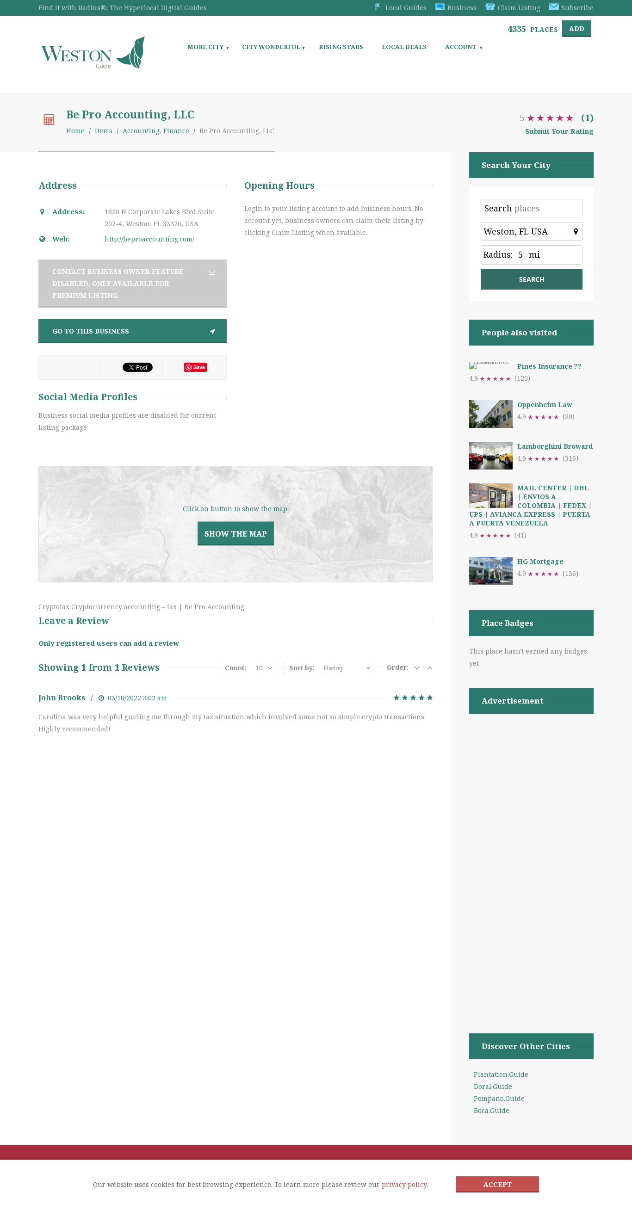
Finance (176, 130)
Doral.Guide (493, 1086)
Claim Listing (519, 7)
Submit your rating (559, 131)
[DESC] (417, 667)
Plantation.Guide (501, 1074)
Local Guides (406, 7)
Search (498, 208)
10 (259, 668)
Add (576, 28)
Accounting (141, 130)
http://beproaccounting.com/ (149, 239)
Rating (333, 668)
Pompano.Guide (499, 1098)
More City (205, 47)
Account (461, 47)
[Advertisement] (531, 862)
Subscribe (577, 7)
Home (75, 130)
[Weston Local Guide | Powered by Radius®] (92, 65)
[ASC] (430, 667)
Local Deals (404, 47)
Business (462, 7)
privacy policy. (405, 1184)
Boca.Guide (491, 1110)
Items (103, 130)
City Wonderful (271, 47)
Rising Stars (341, 47)
